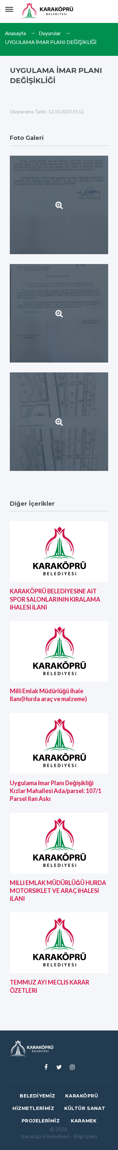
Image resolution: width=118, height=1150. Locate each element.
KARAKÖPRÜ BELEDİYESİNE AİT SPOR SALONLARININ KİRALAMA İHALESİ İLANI (55, 599)
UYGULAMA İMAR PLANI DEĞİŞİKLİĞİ (50, 42)
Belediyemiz (37, 1096)
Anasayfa (15, 33)
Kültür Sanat (85, 1108)
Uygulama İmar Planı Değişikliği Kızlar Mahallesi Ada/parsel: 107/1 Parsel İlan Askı (55, 791)
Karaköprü (81, 1096)
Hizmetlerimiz (33, 1108)
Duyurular (50, 33)
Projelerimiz (41, 1121)
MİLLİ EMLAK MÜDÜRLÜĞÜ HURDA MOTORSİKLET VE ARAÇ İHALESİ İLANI (58, 890)
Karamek (83, 1121)
